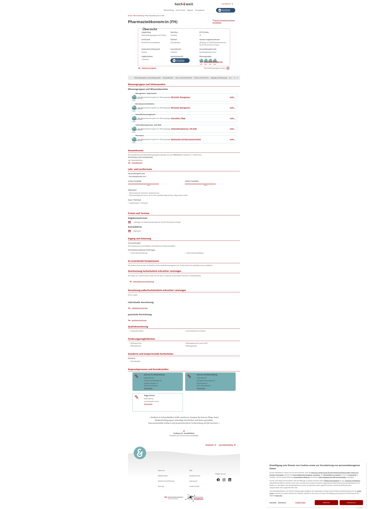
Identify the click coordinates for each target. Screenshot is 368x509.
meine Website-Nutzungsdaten (303, 475)
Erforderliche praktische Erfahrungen (141, 250)
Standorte (131, 358)
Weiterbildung (169, 10)
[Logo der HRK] (173, 498)
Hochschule (146, 39)
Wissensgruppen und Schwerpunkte (147, 78)
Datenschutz (282, 502)
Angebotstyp (146, 32)
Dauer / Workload (134, 200)
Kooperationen (194, 476)
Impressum (193, 481)
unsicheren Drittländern (352, 481)
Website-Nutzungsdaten (331, 481)
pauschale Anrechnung (139, 320)
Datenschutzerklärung (166, 481)
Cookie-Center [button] (194, 486)
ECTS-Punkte (204, 32)
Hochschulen (180, 10)
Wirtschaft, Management (180, 97)
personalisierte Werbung (301, 477)
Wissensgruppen (205, 56)
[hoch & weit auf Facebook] (218, 482)
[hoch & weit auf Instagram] (224, 482)
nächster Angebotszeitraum (209, 39)
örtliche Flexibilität (134, 181)
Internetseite (148, 388)
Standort (173, 39)
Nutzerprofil (352, 475)
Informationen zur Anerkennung (143, 281)
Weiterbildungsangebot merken (214, 68)
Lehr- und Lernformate (183, 78)
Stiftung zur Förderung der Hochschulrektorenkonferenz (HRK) (330, 473)
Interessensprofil (176, 56)
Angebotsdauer (147, 56)
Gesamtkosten (175, 49)
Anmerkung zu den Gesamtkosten (140, 157)
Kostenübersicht (137, 163)
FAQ (190, 470)
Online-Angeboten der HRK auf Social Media (332, 477)
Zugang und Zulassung (219, 78)
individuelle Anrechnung (139, 308)
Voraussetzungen (134, 243)
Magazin (190, 10)
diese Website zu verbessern (332, 475)
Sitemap (161, 486)
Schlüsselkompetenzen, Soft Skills (184, 129)
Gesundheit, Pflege (178, 118)
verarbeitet (316, 475)
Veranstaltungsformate (207, 49)
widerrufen (278, 496)
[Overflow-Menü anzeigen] (237, 78)
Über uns (161, 470)
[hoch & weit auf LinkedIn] (230, 482)
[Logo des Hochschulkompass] (194, 502)
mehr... (232, 97)
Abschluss (174, 32)
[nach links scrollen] (130, 78)
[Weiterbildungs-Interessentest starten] (225, 10)
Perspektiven (200, 10)
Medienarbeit (163, 476)
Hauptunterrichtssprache (151, 49)
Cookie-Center (300, 503)
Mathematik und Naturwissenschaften (186, 139)
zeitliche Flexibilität (192, 181)
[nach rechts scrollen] (234, 78)
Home (130, 15)
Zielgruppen (132, 190)
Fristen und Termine (201, 78)
